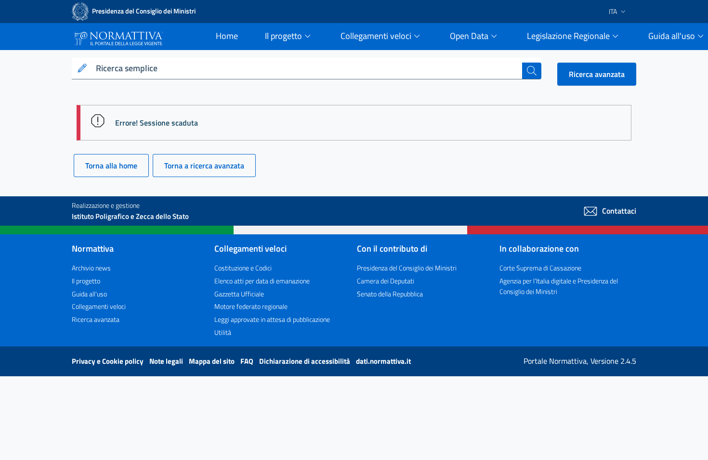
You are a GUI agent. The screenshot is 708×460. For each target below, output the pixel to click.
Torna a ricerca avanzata (204, 165)
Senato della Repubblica (390, 294)
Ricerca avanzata (597, 74)
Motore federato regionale (251, 306)
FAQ (247, 361)
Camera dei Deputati (385, 281)
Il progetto (86, 281)
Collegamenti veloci (99, 306)
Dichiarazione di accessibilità (305, 361)
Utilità (222, 332)
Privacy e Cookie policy (108, 361)
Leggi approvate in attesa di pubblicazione (272, 319)
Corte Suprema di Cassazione (540, 268)
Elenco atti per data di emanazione (262, 281)
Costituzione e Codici (243, 268)
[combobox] (307, 68)
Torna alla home (111, 165)
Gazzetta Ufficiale (239, 294)
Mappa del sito (212, 361)
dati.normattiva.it (383, 361)
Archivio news (91, 268)
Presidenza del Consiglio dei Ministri (407, 268)
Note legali (166, 361)
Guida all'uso (89, 294)
